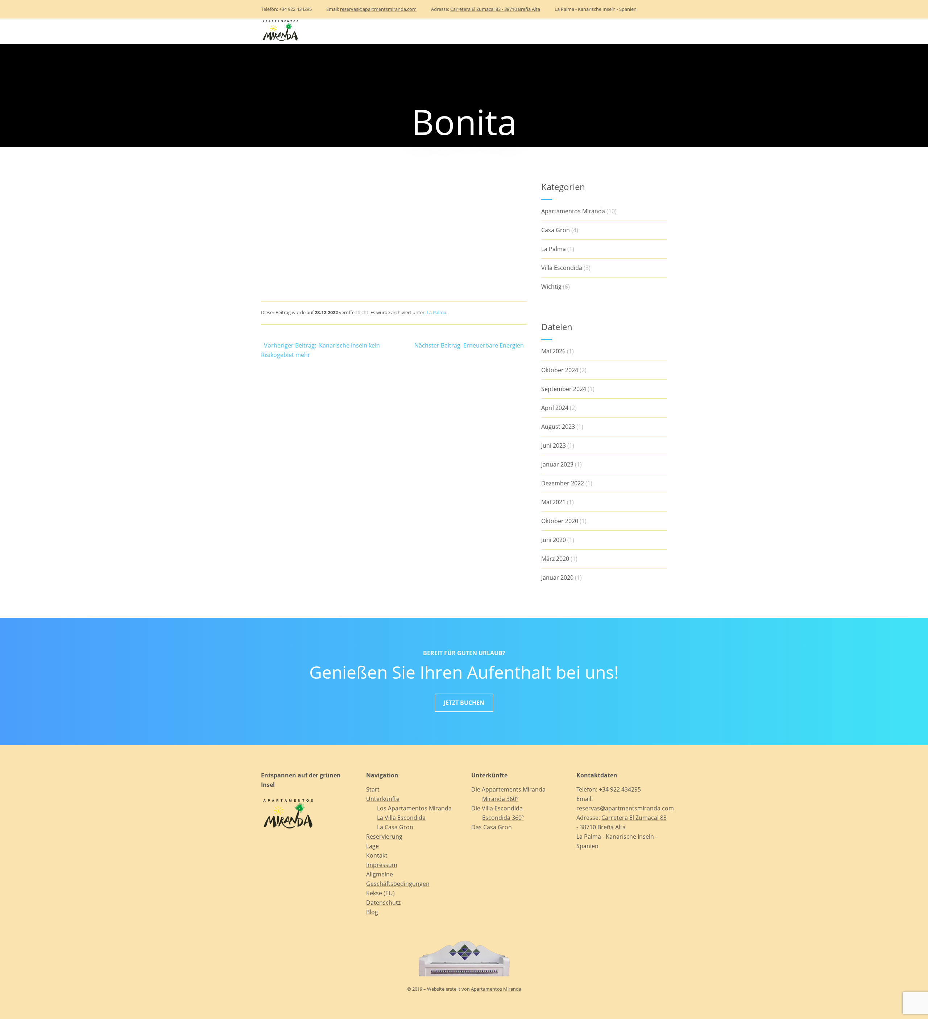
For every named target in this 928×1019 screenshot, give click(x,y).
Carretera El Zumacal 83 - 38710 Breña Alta (495, 9)
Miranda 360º (500, 799)
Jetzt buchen (464, 703)
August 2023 (558, 427)
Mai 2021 (553, 502)
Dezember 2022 (562, 483)
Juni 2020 (553, 540)
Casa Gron (555, 230)
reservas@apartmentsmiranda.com (378, 9)
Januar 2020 (557, 578)
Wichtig (551, 287)
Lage (554, 31)
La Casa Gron (395, 827)
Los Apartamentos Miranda (414, 808)
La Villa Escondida (401, 818)
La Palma (436, 312)
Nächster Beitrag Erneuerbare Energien (470, 345)
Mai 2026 (553, 351)
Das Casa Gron (491, 827)
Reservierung (515, 31)
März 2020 (555, 559)
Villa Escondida (561, 268)
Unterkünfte (456, 31)
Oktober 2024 (559, 370)
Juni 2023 (553, 445)
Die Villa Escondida (497, 808)
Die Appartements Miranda (508, 789)
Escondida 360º (503, 818)
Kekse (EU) (380, 893)
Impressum (381, 865)
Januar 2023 (557, 464)
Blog (619, 31)
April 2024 (554, 408)
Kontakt (586, 31)
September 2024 (563, 389)
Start (415, 31)
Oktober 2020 (559, 521)
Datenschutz (383, 903)
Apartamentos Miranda (573, 211)
